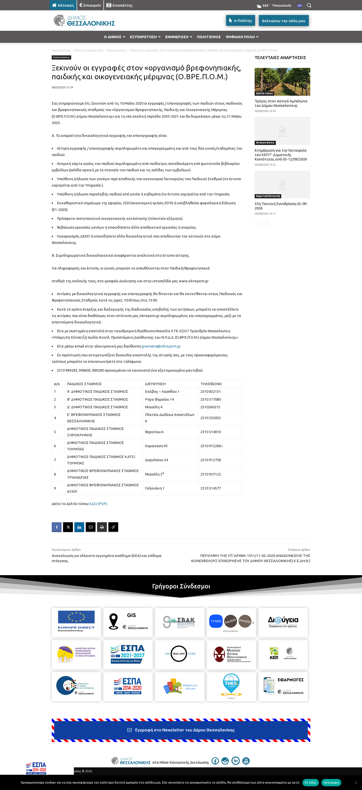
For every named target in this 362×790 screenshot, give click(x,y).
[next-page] (266, 223)
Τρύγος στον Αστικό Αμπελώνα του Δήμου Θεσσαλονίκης (281, 103)
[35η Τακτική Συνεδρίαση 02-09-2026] (283, 184)
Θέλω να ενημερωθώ (89, 50)
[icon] (215, 763)
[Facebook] (57, 527)
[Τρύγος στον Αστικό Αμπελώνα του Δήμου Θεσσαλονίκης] (283, 82)
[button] (309, 5)
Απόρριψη (331, 782)
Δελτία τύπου (264, 93)
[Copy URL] (113, 527)
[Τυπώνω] (102, 527)
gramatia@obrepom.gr (161, 346)
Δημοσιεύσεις (61, 50)
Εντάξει (310, 782)
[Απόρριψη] (355, 782)
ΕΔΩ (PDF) (98, 504)
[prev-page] (258, 223)
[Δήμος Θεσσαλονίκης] (89, 20)
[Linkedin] (79, 527)
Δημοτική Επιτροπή (268, 196)
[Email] (91, 527)
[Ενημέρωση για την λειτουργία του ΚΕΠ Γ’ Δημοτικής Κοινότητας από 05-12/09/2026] (283, 131)
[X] (68, 527)
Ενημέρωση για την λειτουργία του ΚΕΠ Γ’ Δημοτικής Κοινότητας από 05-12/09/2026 (281, 154)
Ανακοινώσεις (116, 50)
